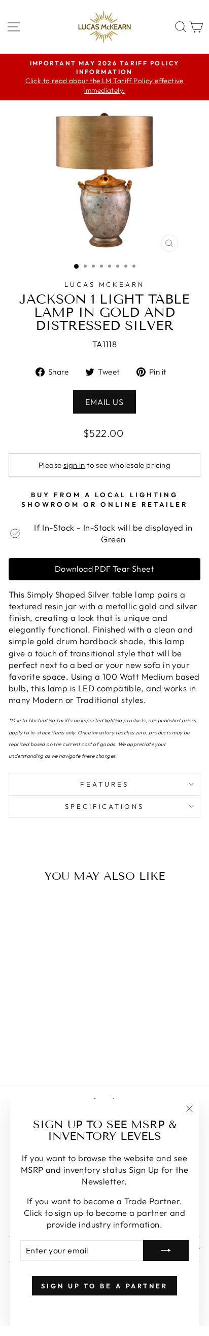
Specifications (105, 806)
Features (104, 784)
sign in (74, 465)
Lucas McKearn (104, 284)
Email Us (104, 402)
